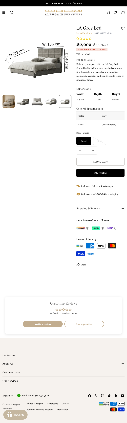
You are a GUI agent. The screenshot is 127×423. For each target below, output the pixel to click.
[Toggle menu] (3, 12)
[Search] (11, 12)
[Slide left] (10, 59)
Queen (84, 141)
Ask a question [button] (84, 324)
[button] (83, 38)
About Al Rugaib (35, 403)
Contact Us (52, 403)
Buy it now (100, 173)
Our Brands (62, 409)
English (6, 395)
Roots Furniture (84, 33)
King (101, 142)
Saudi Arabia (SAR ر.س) (34, 395)
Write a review (43, 324)
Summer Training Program (40, 409)
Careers (65, 403)
